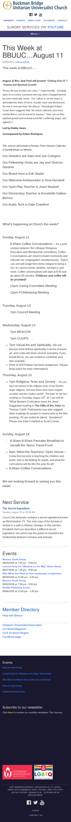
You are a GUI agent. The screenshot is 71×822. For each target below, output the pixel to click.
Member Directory (20, 609)
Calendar (49, 20)
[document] (35, 344)
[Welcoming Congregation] (44, 772)
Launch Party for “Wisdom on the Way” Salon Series (31, 566)
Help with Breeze (12, 615)
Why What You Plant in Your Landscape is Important (31, 573)
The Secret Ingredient (15, 508)
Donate (21, 20)
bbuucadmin (23, 62)
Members (9, 20)
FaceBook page (11, 636)
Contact (62, 20)
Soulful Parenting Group (16, 587)
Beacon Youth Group (14, 559)
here (10, 712)
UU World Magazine (14, 629)
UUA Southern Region (15, 633)
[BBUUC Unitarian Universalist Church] (35, 5)
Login (35, 811)
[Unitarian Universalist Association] (18, 772)
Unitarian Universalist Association (22, 625)
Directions (34, 20)
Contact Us (35, 815)
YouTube (55, 27)
